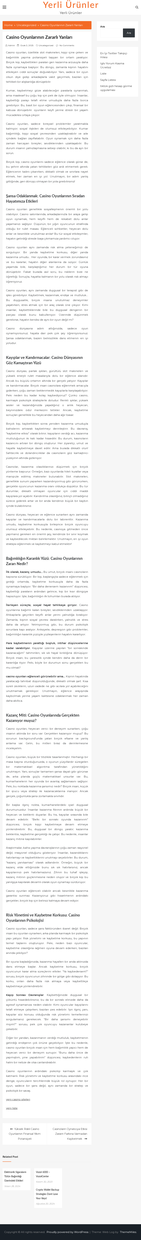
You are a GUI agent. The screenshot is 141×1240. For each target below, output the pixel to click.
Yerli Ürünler (71, 5)
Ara (102, 26)
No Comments (66, 45)
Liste (103, 73)
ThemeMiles (128, 1232)
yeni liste (12, 1108)
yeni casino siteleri (18, 1099)
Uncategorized (46, 45)
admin (11, 45)
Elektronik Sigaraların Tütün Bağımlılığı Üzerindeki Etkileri (15, 1176)
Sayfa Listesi (108, 79)
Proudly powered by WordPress (68, 1232)
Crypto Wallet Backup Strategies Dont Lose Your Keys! (47, 1194)
